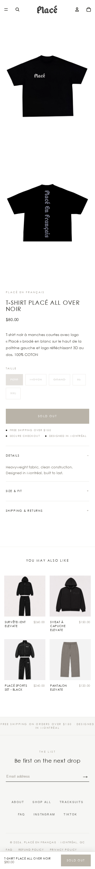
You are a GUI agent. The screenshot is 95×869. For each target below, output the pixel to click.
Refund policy (31, 850)
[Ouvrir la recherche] (17, 9)
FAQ (21, 814)
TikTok (70, 814)
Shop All (41, 802)
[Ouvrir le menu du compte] (77, 9)
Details (12, 455)
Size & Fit (14, 491)
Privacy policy (63, 850)
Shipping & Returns (24, 511)
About (18, 802)
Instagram (44, 814)
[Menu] (6, 9)
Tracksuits (71, 802)
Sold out (47, 416)
